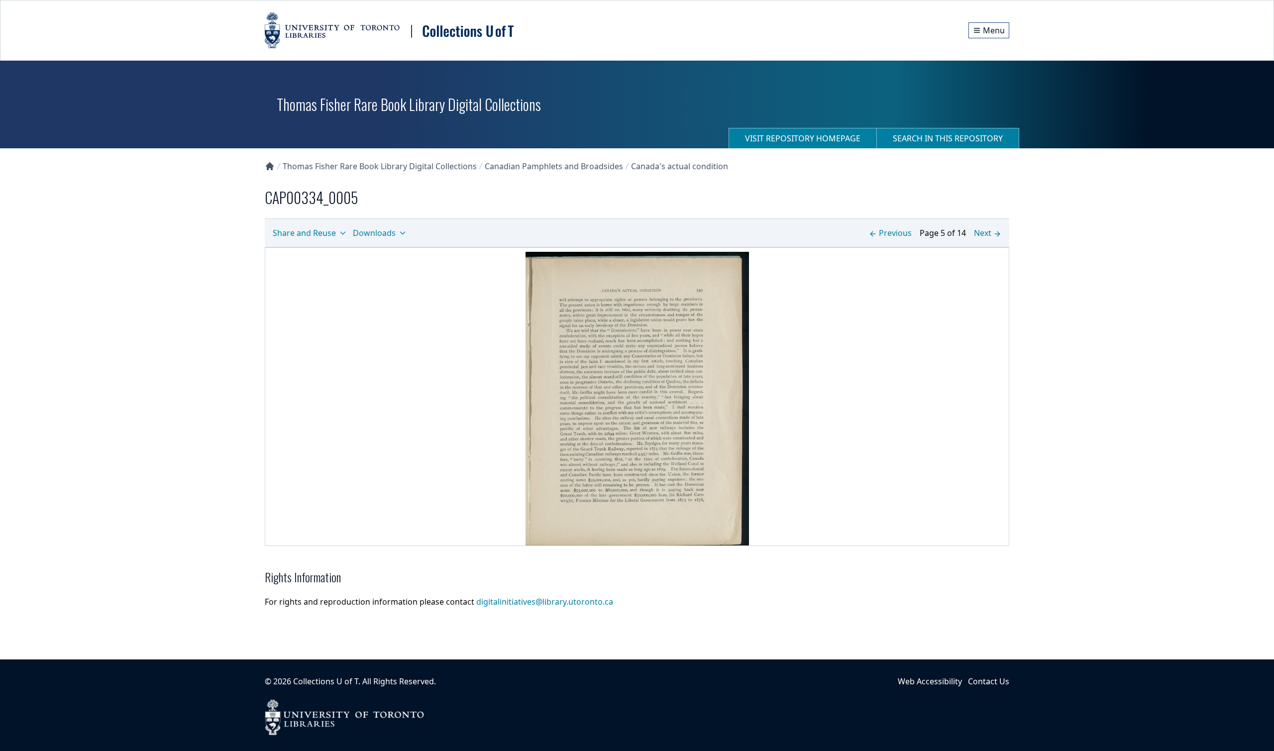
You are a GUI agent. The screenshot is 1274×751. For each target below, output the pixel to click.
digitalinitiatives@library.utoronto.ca (544, 601)
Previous (895, 232)
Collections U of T (325, 681)
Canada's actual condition (679, 166)
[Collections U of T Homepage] (270, 166)
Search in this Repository (948, 138)
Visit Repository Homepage (802, 138)
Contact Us (988, 681)
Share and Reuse (304, 232)
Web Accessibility (930, 681)
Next (982, 232)
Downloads (374, 232)
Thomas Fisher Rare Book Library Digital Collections (380, 166)
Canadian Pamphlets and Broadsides (554, 166)
